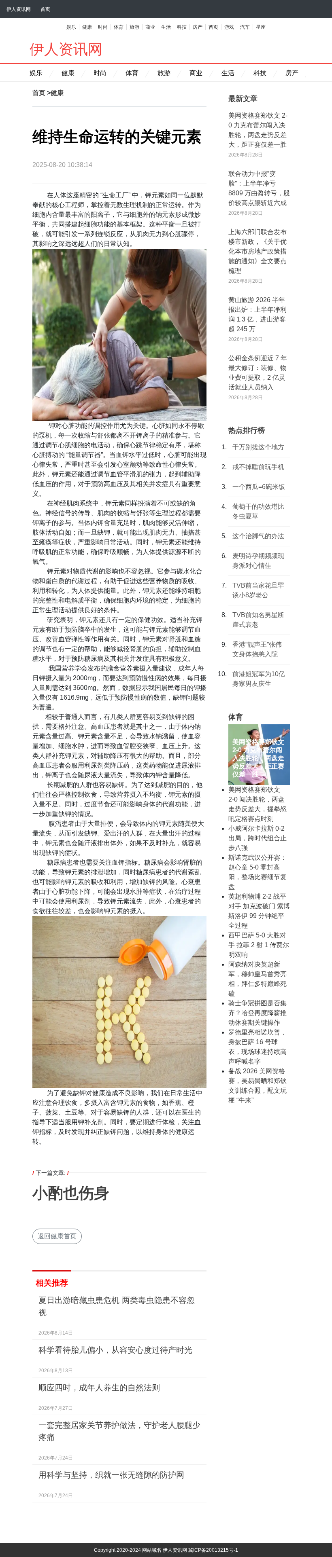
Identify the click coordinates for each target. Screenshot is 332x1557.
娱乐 (71, 27)
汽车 (245, 27)
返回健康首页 (57, 1236)
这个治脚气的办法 (258, 536)
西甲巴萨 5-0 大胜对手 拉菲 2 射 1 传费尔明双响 (258, 945)
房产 (197, 27)
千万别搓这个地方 (258, 447)
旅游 (134, 27)
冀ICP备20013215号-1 (213, 1550)
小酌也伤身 (70, 1193)
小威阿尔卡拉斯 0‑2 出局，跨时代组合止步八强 (257, 838)
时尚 (103, 27)
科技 (182, 27)
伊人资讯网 (18, 9)
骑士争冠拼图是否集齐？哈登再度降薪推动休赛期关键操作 (257, 1013)
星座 (261, 27)
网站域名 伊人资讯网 (164, 1550)
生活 (166, 27)
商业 (150, 27)
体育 (118, 27)
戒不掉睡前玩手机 (258, 466)
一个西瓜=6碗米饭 (258, 486)
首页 (45, 9)
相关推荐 (52, 1282)
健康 (87, 27)
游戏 (229, 27)
